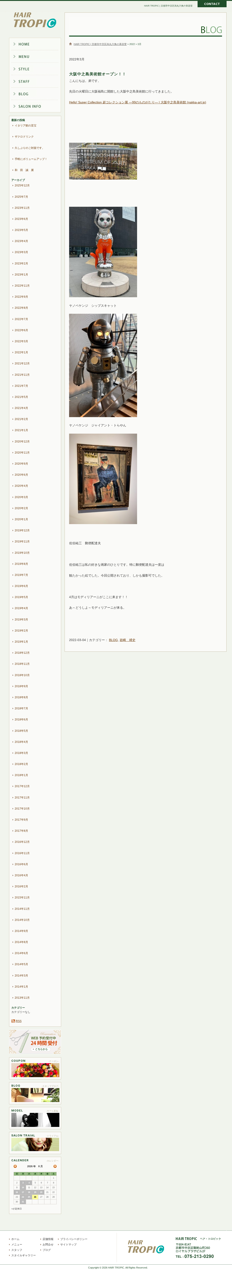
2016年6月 (21, 864)
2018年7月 (21, 708)
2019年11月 (22, 541)
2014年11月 (22, 908)
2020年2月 (21, 508)
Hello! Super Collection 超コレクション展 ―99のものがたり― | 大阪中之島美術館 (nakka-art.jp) (137, 102)
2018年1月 (21, 775)
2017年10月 (22, 808)
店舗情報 (38, 107)
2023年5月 (21, 230)
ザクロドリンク (24, 136)
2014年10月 (22, 920)
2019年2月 (21, 630)
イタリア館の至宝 (25, 125)
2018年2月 (21, 764)
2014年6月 (21, 953)
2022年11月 (22, 285)
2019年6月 (21, 586)
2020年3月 (21, 497)
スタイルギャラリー (38, 69)
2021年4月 (21, 408)
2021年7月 (21, 385)
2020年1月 (21, 519)
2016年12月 (22, 841)
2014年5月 (21, 964)
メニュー (38, 56)
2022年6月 (21, 330)
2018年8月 (21, 697)
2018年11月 (22, 663)
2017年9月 (21, 819)
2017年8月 (21, 830)
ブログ (38, 94)
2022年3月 (21, 341)
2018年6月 (21, 719)
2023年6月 (21, 219)
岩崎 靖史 (127, 640)
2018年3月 (21, 753)
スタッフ (38, 82)
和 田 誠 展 (24, 170)
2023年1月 (21, 274)
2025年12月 (22, 185)
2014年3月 (21, 975)
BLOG (113, 640)
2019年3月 (21, 619)
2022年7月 (21, 319)
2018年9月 (21, 686)
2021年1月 (21, 430)
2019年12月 (22, 530)
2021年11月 (22, 374)
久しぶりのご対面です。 (30, 148)
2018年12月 (22, 652)
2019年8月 (21, 563)
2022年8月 (21, 307)
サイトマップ (68, 1244)
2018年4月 (21, 742)
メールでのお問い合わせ (212, 4)
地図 (223, 1251)
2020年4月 (21, 485)
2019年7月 (21, 575)
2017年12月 (22, 786)
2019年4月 (21, 608)
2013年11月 (22, 997)
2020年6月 (21, 474)
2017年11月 (22, 797)
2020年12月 (22, 441)
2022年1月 (21, 352)
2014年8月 (21, 942)
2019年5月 (21, 597)
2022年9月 (21, 296)
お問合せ (48, 1244)
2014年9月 (21, 931)
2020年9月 (21, 463)
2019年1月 (21, 641)
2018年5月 (21, 730)
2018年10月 (22, 675)
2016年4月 (21, 875)
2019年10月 (22, 552)
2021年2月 (21, 419)
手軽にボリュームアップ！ (31, 159)
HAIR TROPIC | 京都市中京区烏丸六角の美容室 (35, 20)
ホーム (38, 44)
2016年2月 (21, 886)
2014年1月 (21, 986)
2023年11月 (22, 207)
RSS (19, 1021)
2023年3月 (21, 252)
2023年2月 (21, 263)
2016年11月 (22, 853)
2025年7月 (21, 196)
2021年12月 (22, 363)
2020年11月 (22, 452)
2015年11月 (22, 897)
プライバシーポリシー (73, 1239)
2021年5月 (21, 397)
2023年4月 (21, 241)
